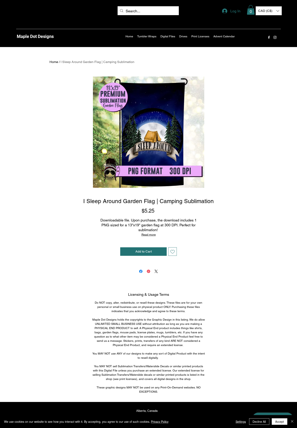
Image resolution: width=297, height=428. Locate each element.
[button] (251, 10)
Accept (279, 422)
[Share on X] (156, 271)
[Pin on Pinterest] (148, 271)
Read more (148, 234)
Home (54, 62)
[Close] (292, 421)
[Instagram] (275, 37)
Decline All (259, 422)
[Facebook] (269, 37)
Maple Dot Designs (35, 36)
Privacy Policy (160, 422)
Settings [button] (241, 422)
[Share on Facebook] (140, 271)
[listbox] (269, 10)
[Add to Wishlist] (172, 251)
